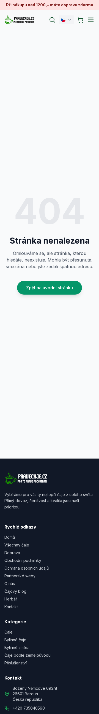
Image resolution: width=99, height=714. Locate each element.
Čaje (8, 632)
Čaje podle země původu (27, 655)
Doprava (12, 552)
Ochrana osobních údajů (26, 568)
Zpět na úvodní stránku (49, 287)
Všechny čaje (16, 545)
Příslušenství (15, 663)
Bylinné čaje (15, 639)
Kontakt (11, 606)
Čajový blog (15, 591)
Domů (9, 537)
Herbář (10, 599)
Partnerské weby (19, 575)
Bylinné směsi (16, 647)
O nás (9, 583)
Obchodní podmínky (22, 560)
